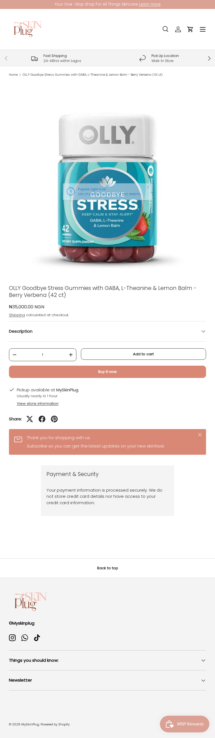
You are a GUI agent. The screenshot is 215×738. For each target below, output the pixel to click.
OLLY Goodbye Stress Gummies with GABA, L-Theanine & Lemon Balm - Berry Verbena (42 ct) (93, 74)
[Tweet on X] (30, 419)
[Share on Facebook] (42, 419)
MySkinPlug (30, 724)
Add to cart (143, 354)
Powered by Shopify (55, 724)
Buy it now (107, 371)
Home (13, 74)
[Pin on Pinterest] (54, 419)
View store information (38, 403)
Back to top (107, 568)
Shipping (17, 315)
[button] (190, 29)
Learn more (150, 4)
